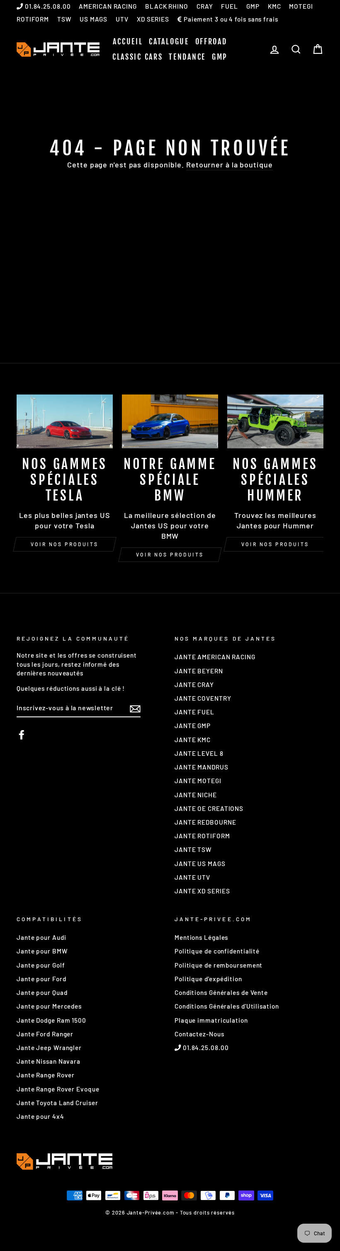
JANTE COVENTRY (203, 698)
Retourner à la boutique (229, 164)
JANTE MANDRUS (201, 767)
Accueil (128, 41)
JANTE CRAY (194, 684)
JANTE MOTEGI (198, 780)
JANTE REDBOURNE (205, 822)
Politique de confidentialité (217, 951)
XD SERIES (153, 19)
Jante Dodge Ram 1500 (51, 1020)
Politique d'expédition (208, 978)
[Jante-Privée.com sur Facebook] (22, 735)
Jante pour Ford (41, 978)
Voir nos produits (65, 544)
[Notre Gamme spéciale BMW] (170, 421)
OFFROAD (211, 41)
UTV (122, 19)
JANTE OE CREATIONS (209, 808)
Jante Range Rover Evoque (58, 1089)
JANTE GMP (193, 725)
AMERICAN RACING (108, 6)
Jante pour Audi (41, 937)
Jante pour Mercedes (49, 1006)
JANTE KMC (193, 739)
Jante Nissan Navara (48, 1061)
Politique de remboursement (218, 965)
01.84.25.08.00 (47, 6)
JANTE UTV (192, 877)
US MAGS (93, 19)
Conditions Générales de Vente (221, 992)
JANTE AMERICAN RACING (215, 657)
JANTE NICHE (196, 795)
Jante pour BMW (42, 951)
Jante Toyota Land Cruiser (57, 1102)
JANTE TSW (193, 849)
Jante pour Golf (41, 965)
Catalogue (169, 41)
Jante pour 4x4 (40, 1116)
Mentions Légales (201, 937)
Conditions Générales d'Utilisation (227, 1006)
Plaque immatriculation (211, 1020)
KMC (274, 6)
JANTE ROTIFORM (202, 836)
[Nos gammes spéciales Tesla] (65, 421)
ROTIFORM (33, 19)
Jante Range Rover (46, 1075)
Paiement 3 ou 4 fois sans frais (230, 19)
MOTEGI (301, 6)
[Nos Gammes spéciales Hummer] (275, 421)
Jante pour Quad (42, 992)
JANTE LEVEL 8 (199, 753)
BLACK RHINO (166, 6)
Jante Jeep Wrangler (49, 1047)
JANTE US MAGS (200, 863)
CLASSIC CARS (137, 56)
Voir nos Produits (170, 554)
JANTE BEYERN (199, 671)
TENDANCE (187, 56)
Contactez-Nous (199, 1034)
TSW (64, 19)
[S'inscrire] (135, 708)
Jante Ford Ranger (45, 1034)
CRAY (205, 6)
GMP (253, 6)
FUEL (229, 6)
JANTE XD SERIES (202, 891)
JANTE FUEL (194, 712)
